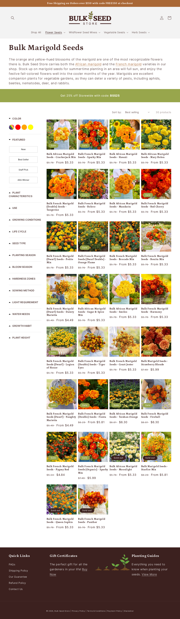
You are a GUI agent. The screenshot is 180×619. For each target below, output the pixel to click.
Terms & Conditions (96, 611)
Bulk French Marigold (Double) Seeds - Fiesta (92, 415)
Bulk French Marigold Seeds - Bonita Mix (154, 258)
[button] (13, 18)
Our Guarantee (18, 576)
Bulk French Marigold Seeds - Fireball (154, 415)
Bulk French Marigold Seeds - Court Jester (123, 363)
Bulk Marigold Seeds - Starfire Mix (154, 468)
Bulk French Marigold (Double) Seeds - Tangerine (60, 206)
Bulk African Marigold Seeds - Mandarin (123, 205)
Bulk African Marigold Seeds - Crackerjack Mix (61, 156)
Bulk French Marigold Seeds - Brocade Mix (123, 258)
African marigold (88, 64)
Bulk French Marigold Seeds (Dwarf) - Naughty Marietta (61, 417)
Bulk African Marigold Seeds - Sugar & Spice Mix (92, 312)
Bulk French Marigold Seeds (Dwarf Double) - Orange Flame (92, 259)
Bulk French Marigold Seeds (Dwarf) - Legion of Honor (60, 364)
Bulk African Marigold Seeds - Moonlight (123, 468)
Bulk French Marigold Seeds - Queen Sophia (60, 521)
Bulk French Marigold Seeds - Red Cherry (154, 205)
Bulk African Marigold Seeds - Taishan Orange (124, 415)
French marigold (129, 64)
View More (149, 574)
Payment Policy (115, 611)
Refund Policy (17, 582)
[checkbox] (23, 149)
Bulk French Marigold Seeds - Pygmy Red (60, 468)
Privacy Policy (79, 611)
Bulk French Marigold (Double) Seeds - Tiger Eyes (91, 364)
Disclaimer (129, 611)
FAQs (12, 564)
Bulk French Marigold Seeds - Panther (91, 521)
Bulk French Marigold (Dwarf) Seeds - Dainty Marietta (60, 312)
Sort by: (117, 112)
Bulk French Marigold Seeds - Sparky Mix (91, 156)
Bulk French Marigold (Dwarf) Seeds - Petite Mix (60, 259)
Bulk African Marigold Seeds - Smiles (123, 310)
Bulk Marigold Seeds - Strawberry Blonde (154, 363)
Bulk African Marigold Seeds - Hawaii (123, 156)
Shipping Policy (18, 570)
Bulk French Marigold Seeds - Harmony (154, 310)
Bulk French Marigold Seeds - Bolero (91, 205)
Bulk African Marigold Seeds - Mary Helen (155, 156)
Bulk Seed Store (62, 611)
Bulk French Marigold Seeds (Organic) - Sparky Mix (93, 469)
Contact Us (16, 589)
